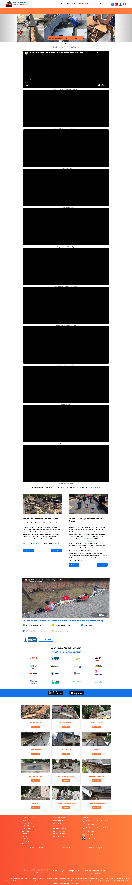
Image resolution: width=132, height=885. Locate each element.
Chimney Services (80, 11)
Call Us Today (46, 640)
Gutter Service (26, 828)
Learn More (36, 726)
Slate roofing (26, 831)
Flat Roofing (25, 841)
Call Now (29, 550)
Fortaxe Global (74, 883)
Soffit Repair (57, 826)
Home (9, 11)
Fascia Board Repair (59, 831)
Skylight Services (67, 11)
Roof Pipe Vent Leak (59, 836)
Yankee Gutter (102, 11)
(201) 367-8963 (37, 543)
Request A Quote (56, 550)
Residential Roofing (32, 11)
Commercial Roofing (19, 11)
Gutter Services (92, 11)
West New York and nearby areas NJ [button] (96, 870)
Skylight (24, 836)
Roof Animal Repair (59, 823)
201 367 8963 (88, 539)
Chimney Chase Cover (60, 833)
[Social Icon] (55, 658)
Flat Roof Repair (44, 11)
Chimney (25, 833)
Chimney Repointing (59, 828)
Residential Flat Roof (59, 821)
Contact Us (112, 11)
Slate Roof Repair (56, 11)
